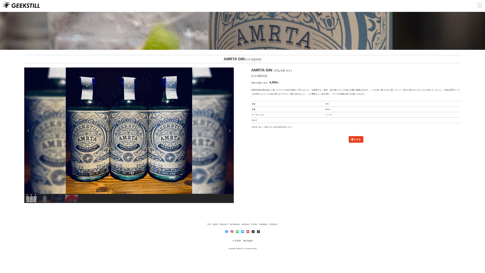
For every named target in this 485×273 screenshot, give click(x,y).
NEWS (215, 224)
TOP (209, 224)
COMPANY (263, 224)
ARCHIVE (245, 224)
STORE (254, 224)
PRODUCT (224, 224)
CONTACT (273, 224)
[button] (28, 131)
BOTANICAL (235, 224)
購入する (356, 139)
